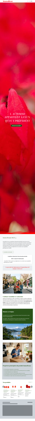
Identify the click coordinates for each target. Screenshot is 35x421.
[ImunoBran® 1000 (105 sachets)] (21, 386)
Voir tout (30, 382)
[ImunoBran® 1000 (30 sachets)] (14, 386)
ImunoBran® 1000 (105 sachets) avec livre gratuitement (28, 391)
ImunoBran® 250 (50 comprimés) (6, 390)
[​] (31, 1)
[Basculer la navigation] (28, 1)
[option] (17, 391)
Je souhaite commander (8, 252)
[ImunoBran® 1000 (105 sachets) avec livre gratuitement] (28, 386)
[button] (3, 386)
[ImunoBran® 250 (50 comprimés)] (6, 386)
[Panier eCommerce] (30, 1)
